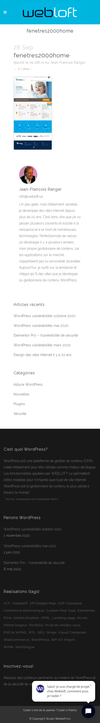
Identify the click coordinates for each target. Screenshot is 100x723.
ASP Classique (70, 603)
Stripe (51, 632)
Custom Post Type (61, 610)
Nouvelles (21, 394)
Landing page (63, 618)
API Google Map (43, 603)
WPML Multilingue (19, 647)
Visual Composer (72, 632)
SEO (41, 632)
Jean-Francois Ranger (67, 62)
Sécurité (20, 414)
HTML (45, 618)
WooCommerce (16, 640)
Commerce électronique (24, 610)
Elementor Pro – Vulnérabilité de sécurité (46, 335)
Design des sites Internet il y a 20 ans (43, 355)
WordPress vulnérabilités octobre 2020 (44, 316)
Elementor (86, 610)
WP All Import (63, 640)
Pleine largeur (15, 625)
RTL (32, 632)
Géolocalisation (26, 618)
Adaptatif (20, 603)
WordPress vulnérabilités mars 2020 (42, 345)
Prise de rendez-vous (62, 625)
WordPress (12, 461)
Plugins (19, 404)
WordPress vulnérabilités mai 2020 (41, 326)
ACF (7, 603)
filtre (8, 618)
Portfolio (36, 625)
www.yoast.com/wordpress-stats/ (37, 499)
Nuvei (82, 618)
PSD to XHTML (15, 632)
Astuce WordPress (28, 384)
